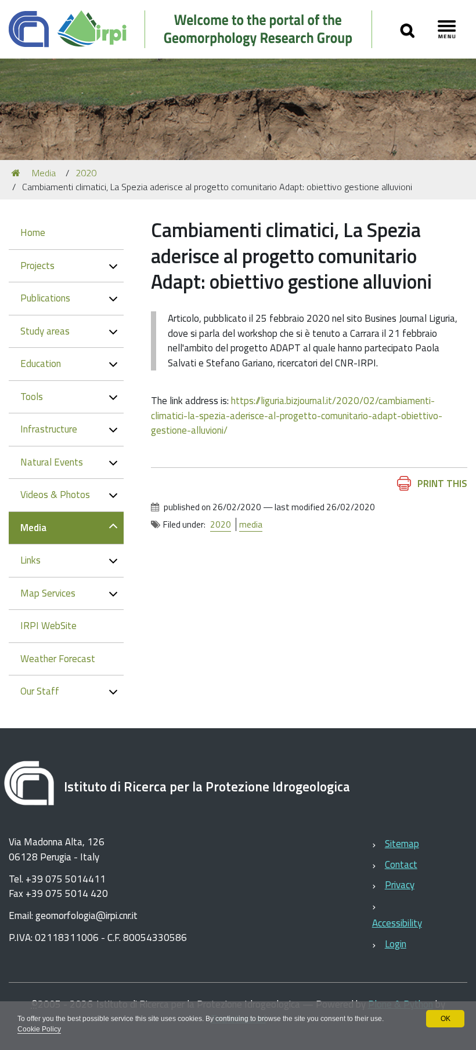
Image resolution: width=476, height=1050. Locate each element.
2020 (85, 173)
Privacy (399, 884)
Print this (442, 483)
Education (40, 363)
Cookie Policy (39, 1029)
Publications (45, 298)
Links (30, 560)
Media (44, 173)
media (250, 524)
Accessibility (397, 923)
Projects (37, 265)
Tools (31, 396)
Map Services (47, 593)
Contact (401, 864)
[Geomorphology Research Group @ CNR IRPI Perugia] (196, 29)
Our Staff (39, 691)
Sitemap (402, 843)
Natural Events (51, 462)
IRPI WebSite (48, 625)
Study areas (45, 331)
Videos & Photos (55, 494)
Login (395, 943)
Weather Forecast (57, 658)
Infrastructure (48, 429)
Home (32, 232)
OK (445, 1019)
